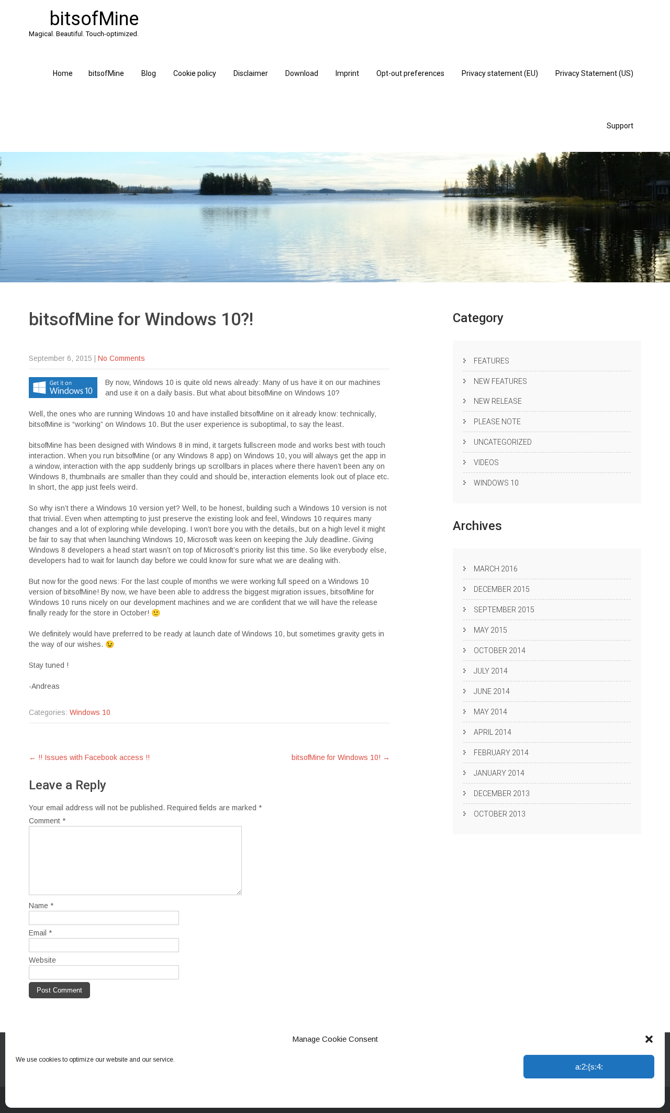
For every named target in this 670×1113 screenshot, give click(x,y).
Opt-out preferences (44, 1094)
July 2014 (491, 671)
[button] (649, 1039)
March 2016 (496, 569)
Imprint (143, 1094)
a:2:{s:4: (589, 1066)
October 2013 (500, 814)
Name (41, 905)
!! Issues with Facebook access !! (89, 757)
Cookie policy (194, 73)
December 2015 (502, 589)
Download (301, 73)
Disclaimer (250, 73)
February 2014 (501, 752)
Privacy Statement (103, 1094)
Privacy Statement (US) (594, 73)
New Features (500, 381)
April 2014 (492, 732)
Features (491, 361)
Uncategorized (503, 442)
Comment (47, 821)
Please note (497, 421)
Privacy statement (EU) (500, 73)
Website (42, 960)
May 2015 (490, 630)
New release (498, 401)
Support (620, 126)
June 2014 (492, 691)
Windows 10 (90, 712)
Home (63, 73)
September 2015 (504, 609)
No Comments (121, 358)
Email (40, 933)
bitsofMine (106, 73)
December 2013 (502, 793)
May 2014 (490, 712)
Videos (486, 462)
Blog (148, 73)
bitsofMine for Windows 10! (341, 757)
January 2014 (499, 773)
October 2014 (500, 650)
